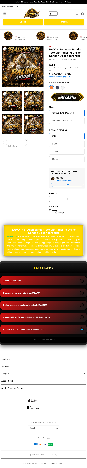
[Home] (32, 13)
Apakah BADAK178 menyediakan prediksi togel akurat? (27, 317)
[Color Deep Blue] (57, 88)
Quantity (53, 193)
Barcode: (64, 59)
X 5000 (55, 159)
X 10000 (55, 151)
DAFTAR (64, 22)
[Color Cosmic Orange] (51, 87)
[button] (4, 13)
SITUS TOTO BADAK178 (62, 121)
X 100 (54, 136)
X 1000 (54, 144)
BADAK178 (12, 236)
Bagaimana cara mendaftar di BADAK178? (21, 293)
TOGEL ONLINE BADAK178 (63, 113)
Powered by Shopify (50, 455)
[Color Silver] (63, 88)
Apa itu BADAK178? (12, 281)
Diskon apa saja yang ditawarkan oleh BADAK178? (25, 305)
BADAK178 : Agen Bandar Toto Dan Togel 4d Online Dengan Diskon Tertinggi (44, 2)
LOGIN (23, 22)
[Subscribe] (56, 428)
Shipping (62, 68)
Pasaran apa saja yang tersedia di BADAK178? (23, 329)
